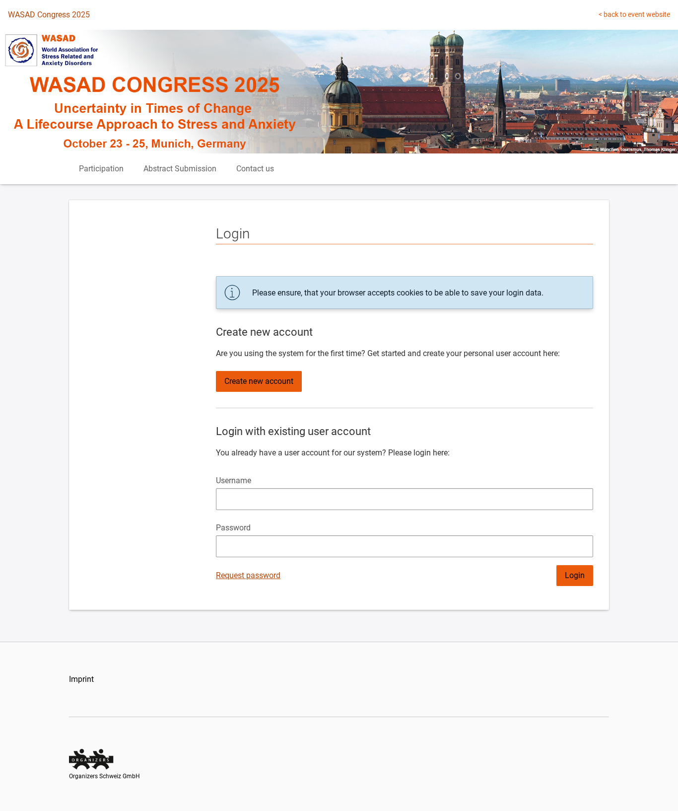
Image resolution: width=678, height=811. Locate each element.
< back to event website (634, 14)
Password (233, 527)
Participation (101, 168)
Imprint (81, 679)
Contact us (255, 168)
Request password (248, 575)
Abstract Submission (179, 168)
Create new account (258, 381)
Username (233, 480)
